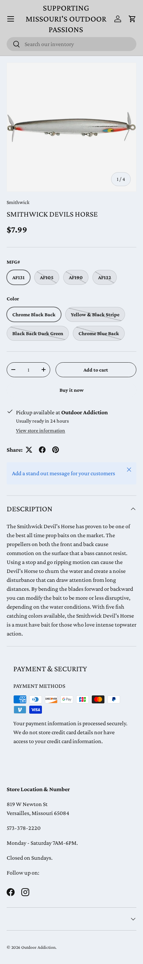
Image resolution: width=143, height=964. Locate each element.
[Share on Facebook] (42, 449)
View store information (40, 430)
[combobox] (71, 44)
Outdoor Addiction (38, 947)
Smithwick (18, 202)
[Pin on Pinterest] (55, 449)
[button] (132, 19)
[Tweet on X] (29, 449)
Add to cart (95, 370)
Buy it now (72, 390)
